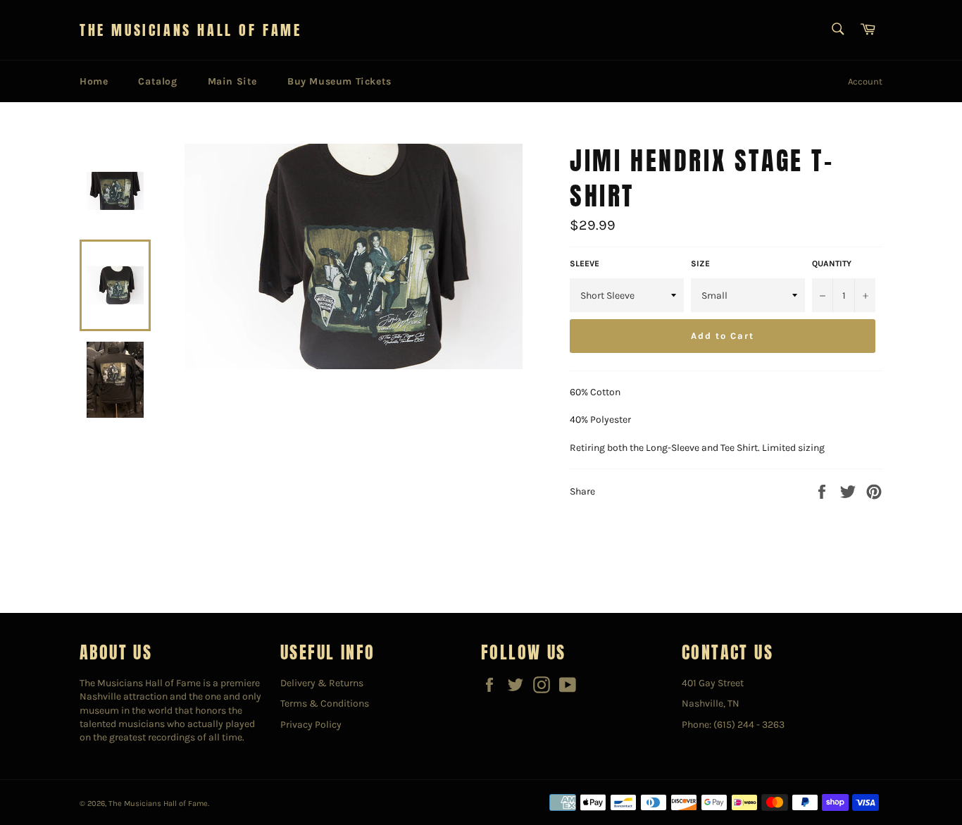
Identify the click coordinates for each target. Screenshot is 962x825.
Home (94, 81)
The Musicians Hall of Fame (191, 30)
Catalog (157, 81)
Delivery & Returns (321, 683)
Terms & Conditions (324, 703)
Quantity (831, 263)
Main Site (232, 81)
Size (700, 263)
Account (865, 81)
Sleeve (584, 263)
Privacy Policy (311, 725)
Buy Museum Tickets (339, 81)
